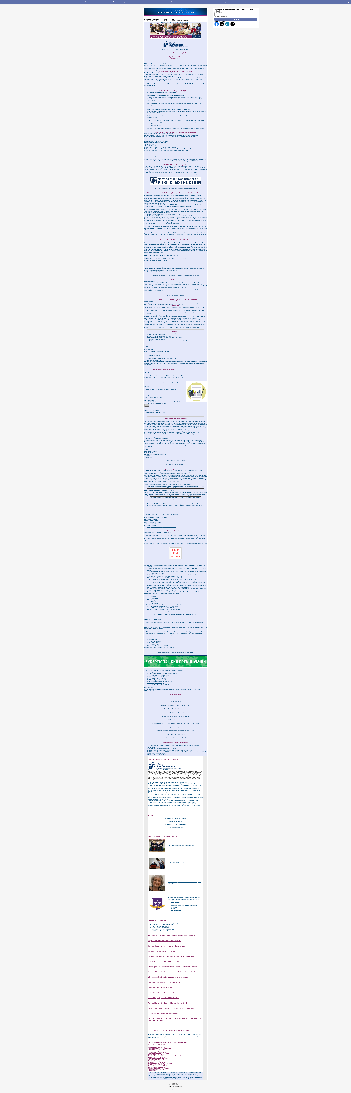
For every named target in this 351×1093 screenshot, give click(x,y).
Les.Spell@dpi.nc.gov (196, 440)
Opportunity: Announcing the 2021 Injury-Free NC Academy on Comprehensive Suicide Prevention (175, 723)
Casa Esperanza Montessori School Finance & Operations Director (172, 967)
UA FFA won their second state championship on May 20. (182, 845)
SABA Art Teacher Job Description (160, 926)
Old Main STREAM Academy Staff (160, 987)
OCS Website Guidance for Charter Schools (158, 755)
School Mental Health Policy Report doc (175, 464)
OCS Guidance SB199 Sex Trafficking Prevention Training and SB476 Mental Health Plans (169, 750)
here (202, 174)
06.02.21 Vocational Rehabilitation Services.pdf (159, 684)
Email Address (218, 12)
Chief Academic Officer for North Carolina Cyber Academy (169, 977)
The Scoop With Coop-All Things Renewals (175, 824)
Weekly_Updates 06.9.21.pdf (154, 672)
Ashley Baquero (152, 1052)
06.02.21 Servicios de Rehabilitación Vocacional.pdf (160, 686)
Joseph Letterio (152, 1054)
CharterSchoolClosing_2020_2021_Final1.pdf (155, 412)
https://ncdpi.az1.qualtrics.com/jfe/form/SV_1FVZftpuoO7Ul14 (162, 487)
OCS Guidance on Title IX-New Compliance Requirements (161, 748)
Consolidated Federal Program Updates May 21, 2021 (175, 716)
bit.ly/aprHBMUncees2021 (171, 611)
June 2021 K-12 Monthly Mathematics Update (175, 709)
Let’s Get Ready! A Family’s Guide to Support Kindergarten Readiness (175, 727)
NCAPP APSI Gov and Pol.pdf (154, 355)
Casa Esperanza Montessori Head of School (164, 961)
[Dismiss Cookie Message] (348, 1)
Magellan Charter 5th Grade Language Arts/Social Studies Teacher (172, 972)
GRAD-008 (175, 306)
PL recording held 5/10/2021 (154, 639)
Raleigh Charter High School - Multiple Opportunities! (167, 1003)
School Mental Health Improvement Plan (195, 431)
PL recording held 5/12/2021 (154, 642)
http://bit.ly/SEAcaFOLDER (150, 690)
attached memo (155, 514)
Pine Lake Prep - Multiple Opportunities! (162, 992)
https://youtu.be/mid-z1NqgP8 (170, 606)
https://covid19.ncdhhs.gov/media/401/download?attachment (173, 150)
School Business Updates (175, 698)
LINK (176, 255)
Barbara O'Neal (152, 1064)
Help (183, 1089)
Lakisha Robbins (152, 1069)
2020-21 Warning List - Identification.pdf (157, 676)
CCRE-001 (175, 331)
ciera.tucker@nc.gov (158, 252)
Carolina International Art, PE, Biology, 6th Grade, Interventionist (171, 956)
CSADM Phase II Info (175, 701)
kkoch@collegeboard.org (189, 327)
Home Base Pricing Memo (198, 79)
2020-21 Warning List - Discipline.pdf (156, 680)
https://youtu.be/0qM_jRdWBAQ (172, 609)
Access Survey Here (156, 125)
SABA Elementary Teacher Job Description (162, 924)
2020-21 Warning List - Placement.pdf (156, 678)
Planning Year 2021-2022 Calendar (158, 781)
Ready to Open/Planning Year (175, 827)
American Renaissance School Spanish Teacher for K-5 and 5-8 (171, 936)
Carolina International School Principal (162, 951)
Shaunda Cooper (152, 1047)
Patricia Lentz (200, 103)
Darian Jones (151, 1057)
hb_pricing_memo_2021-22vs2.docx (156, 87)
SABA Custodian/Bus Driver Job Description (163, 929)
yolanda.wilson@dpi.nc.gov (196, 77)
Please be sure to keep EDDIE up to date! (175, 742)
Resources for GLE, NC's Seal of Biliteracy (175, 734)
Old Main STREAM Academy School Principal (164, 982)
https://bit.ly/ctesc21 (163, 260)
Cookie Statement (260, 2)
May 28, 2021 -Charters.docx (151, 410)
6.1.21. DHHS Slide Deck (150, 145)
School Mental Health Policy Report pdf (175, 460)
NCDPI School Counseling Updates (175, 719)
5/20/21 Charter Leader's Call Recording (175, 295)
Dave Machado (152, 1044)
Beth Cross (146, 348)
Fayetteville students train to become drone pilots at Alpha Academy (184, 864)
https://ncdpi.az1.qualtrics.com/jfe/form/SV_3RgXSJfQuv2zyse (166, 499)
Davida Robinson (152, 1067)
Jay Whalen (151, 1062)
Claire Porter (152, 1049)
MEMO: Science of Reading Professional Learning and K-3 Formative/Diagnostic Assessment (175, 275)
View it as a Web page (184, 22)
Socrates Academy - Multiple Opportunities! (164, 1013)
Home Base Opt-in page (178, 79)
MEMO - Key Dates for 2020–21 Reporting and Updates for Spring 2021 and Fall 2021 (175, 188)
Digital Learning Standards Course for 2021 (175, 738)
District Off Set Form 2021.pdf (154, 360)
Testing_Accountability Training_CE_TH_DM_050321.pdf (161, 527)
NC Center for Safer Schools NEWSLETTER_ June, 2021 (175, 705)
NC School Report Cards (170, 1075)
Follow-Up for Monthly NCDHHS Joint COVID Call (156, 141)
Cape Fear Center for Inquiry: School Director (164, 941)
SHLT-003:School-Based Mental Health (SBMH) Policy (167, 423)
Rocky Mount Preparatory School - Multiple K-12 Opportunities (171, 1008)
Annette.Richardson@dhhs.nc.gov (180, 161)
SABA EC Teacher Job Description (160, 927)
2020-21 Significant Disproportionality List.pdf (158, 675)
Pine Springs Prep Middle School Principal (163, 998)
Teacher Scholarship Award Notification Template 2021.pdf (161, 358)
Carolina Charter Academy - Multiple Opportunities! (166, 946)
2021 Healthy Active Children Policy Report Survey (156, 438)
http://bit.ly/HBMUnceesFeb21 (172, 608)
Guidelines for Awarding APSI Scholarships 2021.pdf (160, 357)
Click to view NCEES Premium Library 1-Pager (158, 645)
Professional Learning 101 (175, 821)
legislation (194, 312)
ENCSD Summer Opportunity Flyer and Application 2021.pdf (162, 673)
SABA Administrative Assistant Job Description (163, 930)
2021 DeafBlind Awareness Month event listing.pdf (159, 681)
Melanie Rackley (153, 1059)
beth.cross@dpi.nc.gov (170, 327)
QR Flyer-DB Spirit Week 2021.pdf (155, 683)
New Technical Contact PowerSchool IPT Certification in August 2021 (175, 652)
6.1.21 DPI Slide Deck (149, 144)
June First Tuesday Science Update (175, 712)
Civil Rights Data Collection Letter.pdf (156, 271)
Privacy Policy (170, 1089)
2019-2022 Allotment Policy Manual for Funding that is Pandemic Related (175, 730)
